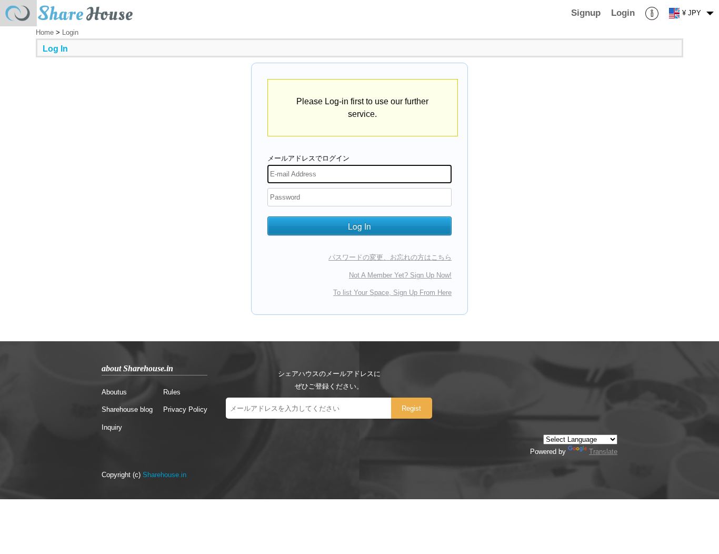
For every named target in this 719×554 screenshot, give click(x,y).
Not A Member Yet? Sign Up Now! (400, 275)
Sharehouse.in (164, 475)
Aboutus (114, 392)
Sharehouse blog (127, 409)
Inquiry (112, 427)
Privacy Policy (185, 409)
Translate (603, 452)
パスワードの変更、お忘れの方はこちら (390, 257)
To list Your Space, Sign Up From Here (392, 292)
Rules (172, 392)
